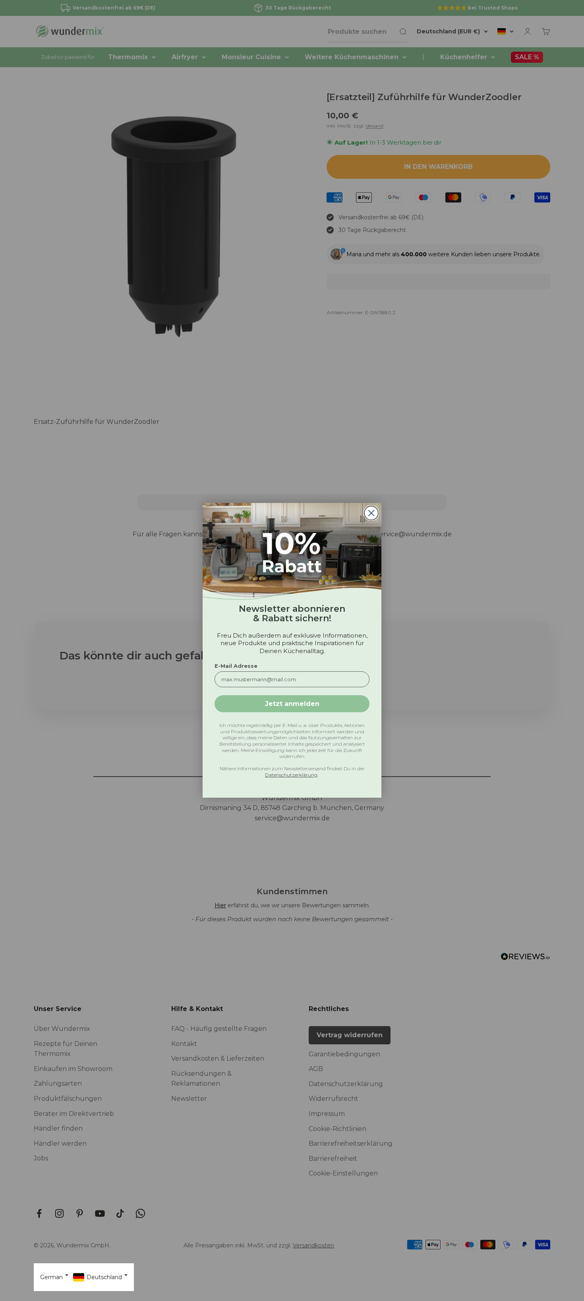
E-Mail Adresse (236, 666)
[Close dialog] (371, 513)
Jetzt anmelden (292, 704)
